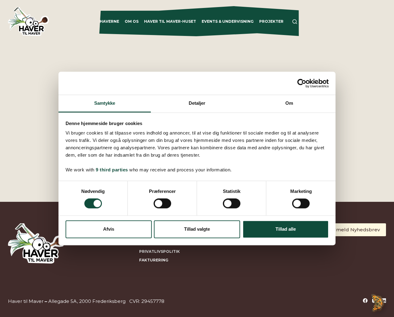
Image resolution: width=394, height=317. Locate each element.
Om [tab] (289, 103)
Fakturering (153, 260)
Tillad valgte (197, 229)
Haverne (109, 21)
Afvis (108, 229)
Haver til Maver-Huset (170, 21)
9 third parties (112, 169)
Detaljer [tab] (197, 103)
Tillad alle (285, 229)
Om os (132, 21)
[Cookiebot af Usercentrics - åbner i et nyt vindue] (302, 83)
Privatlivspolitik (159, 251)
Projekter (271, 21)
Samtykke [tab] (104, 103)
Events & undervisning (228, 21)
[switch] (162, 204)
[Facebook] (365, 300)
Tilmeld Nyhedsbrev (355, 230)
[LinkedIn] (383, 300)
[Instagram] (374, 300)
